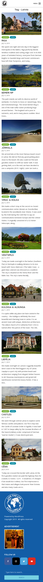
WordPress (19, 516)
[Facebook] (8, 561)
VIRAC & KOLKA (10, 199)
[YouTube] (32, 561)
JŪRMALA (7, 147)
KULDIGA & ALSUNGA (13, 307)
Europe (5, 37)
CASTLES (6, 414)
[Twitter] (24, 561)
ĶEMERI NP (7, 92)
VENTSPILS (8, 255)
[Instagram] (16, 561)
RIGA (4, 40)
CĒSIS (5, 466)
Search (21, 577)
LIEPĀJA (6, 359)
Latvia (13, 37)
